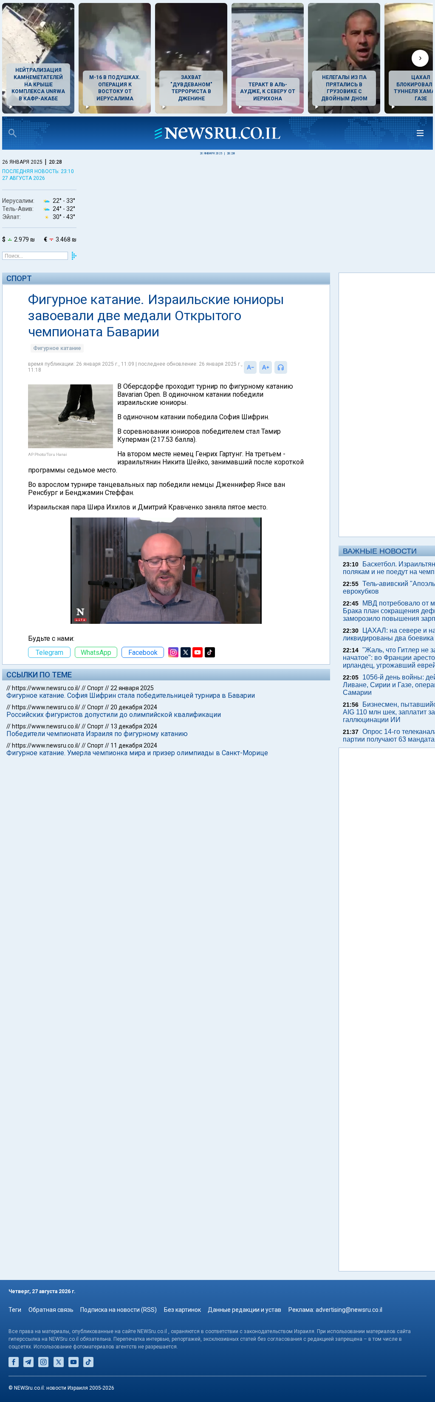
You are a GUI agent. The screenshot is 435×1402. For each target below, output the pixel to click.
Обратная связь (50, 1309)
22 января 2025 (132, 688)
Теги (14, 1309)
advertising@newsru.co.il (349, 1309)
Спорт (19, 278)
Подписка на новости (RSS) (118, 1309)
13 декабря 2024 (133, 726)
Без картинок (182, 1309)
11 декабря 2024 (133, 745)
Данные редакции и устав (244, 1309)
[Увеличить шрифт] (265, 367)
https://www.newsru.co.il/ (46, 688)
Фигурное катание (57, 348)
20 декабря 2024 (133, 707)
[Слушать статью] (289, 367)
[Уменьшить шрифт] (250, 367)
